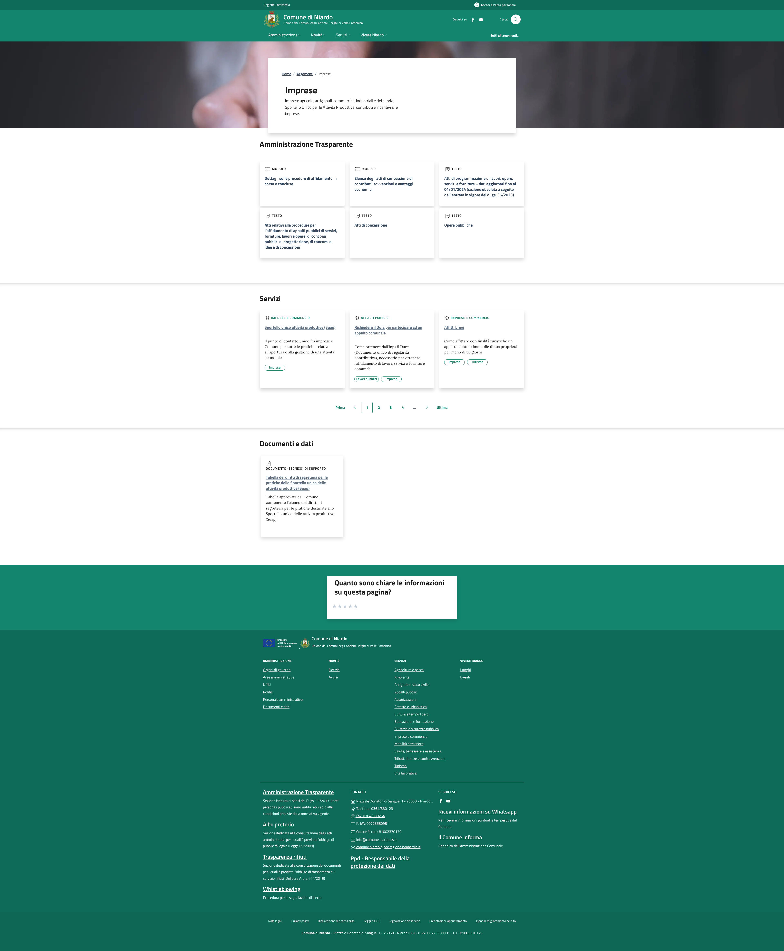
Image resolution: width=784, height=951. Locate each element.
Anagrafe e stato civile (411, 684)
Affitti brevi (454, 327)
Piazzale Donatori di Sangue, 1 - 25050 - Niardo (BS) (394, 801)
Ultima (443, 409)
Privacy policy (300, 921)
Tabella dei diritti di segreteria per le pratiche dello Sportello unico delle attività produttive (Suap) (297, 482)
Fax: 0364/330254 (370, 816)
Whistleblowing (281, 889)
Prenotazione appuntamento (448, 921)
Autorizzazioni (405, 699)
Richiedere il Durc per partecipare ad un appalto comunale (388, 330)
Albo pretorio (278, 824)
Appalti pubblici (375, 317)
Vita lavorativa (405, 773)
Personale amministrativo (283, 699)
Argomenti (305, 74)
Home (286, 74)
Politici (268, 692)
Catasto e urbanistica (410, 707)
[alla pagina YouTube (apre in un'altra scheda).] (479, 19)
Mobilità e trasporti (408, 743)
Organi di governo (277, 670)
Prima (341, 409)
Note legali (275, 921)
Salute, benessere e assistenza (417, 751)
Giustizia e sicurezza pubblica (416, 729)
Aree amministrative (278, 677)
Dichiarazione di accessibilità (336, 921)
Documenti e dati (276, 707)
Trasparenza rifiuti (285, 856)
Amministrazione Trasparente (298, 792)
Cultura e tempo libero (411, 714)
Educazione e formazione (414, 721)
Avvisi (333, 677)
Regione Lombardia (276, 4)
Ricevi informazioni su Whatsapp (477, 811)
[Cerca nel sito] (516, 19)
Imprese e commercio (290, 317)
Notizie (334, 670)
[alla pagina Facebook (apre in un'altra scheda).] (471, 19)
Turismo (400, 766)
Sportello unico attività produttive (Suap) (300, 327)
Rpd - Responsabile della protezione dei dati (380, 862)
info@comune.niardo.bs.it (376, 839)
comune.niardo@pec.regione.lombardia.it (387, 847)
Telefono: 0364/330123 (374, 808)
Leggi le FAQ (372, 921)
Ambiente (401, 677)
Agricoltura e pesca (409, 670)
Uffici (267, 684)
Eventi (465, 677)
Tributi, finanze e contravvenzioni (419, 758)
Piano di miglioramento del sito (496, 921)
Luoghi (465, 670)
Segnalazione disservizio (404, 921)
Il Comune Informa (460, 837)
